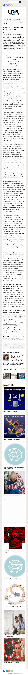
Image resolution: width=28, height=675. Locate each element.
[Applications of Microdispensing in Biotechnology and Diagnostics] (20, 376)
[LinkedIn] (11, 5)
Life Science (17, 19)
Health (5, 21)
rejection (6, 339)
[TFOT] (14, 12)
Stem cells (13, 339)
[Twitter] (7, 5)
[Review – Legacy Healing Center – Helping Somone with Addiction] (12, 376)
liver (17, 338)
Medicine (11, 21)
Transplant (20, 339)
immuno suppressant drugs (13, 337)
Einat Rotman (14, 352)
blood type (15, 336)
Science (10, 19)
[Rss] (9, 5)
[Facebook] (4, 5)
